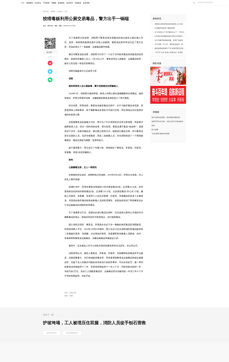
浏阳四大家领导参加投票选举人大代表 (167, 24)
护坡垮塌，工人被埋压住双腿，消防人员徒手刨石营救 (94, 322)
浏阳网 (53, 11)
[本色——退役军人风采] (168, 75)
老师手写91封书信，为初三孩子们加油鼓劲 (167, 121)
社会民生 (60, 11)
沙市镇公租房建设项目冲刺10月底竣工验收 (169, 36)
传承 (153, 125)
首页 (22, 3)
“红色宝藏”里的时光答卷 (160, 134)
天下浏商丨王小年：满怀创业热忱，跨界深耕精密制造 (169, 44)
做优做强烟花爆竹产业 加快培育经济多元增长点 (169, 48)
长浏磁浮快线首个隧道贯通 (163, 28)
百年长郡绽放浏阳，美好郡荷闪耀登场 (165, 117)
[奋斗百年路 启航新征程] (168, 95)
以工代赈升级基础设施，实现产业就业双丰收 (169, 40)
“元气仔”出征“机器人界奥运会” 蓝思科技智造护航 (169, 52)
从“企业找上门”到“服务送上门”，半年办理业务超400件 (169, 32)
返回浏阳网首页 (72, 333)
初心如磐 (154, 129)
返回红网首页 (52, 333)
